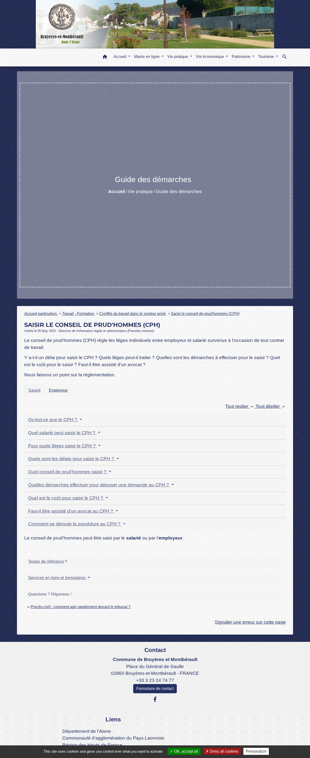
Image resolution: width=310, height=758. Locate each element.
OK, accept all (185, 751)
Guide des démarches (179, 191)
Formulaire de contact (155, 688)
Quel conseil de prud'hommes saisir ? (68, 471)
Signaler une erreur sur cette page (250, 622)
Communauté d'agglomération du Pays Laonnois (113, 738)
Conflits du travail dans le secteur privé (133, 314)
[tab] (34, 390)
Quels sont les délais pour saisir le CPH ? (71, 458)
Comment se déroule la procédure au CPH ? (75, 523)
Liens (113, 719)
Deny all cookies (223, 751)
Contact (155, 650)
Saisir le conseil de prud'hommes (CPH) (205, 314)
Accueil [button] (120, 57)
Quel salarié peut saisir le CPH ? (62, 432)
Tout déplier (271, 406)
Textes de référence (46, 561)
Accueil (116, 191)
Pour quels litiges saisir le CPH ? (62, 445)
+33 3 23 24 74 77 (155, 680)
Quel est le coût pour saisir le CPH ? (66, 497)
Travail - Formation (78, 314)
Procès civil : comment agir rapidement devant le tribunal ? (81, 607)
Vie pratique (140, 191)
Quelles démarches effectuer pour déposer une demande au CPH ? (99, 484)
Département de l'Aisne (86, 731)
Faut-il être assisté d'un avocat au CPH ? (71, 511)
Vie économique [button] (210, 57)
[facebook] (155, 699)
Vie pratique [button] (178, 57)
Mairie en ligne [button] (147, 57)
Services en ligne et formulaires (57, 577)
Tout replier (239, 406)
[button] (105, 57)
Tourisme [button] (266, 57)
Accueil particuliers (41, 314)
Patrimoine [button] (241, 57)
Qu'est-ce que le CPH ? (53, 419)
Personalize (256, 751)
